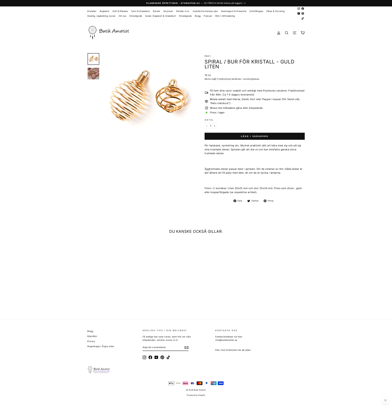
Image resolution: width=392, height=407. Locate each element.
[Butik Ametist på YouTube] (156, 357)
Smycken (168, 11)
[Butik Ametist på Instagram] (144, 357)
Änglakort (104, 11)
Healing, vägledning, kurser (101, 16)
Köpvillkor (92, 336)
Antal (209, 120)
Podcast (208, 16)
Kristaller (91, 11)
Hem (207, 56)
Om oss (122, 16)
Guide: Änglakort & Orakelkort (160, 16)
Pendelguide (185, 16)
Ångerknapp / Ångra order (100, 346)
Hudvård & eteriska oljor (205, 11)
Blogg (198, 16)
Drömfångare (256, 11)
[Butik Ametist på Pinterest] (162, 357)
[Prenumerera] (186, 348)
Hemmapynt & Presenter (234, 11)
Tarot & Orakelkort (140, 11)
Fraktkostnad (224, 79)
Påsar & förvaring (275, 11)
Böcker (156, 11)
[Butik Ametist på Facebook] (150, 357)
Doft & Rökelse (120, 11)
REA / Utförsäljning (225, 16)
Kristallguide (135, 16)
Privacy (91, 341)
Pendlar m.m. (183, 11)
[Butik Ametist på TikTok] (168, 357)
